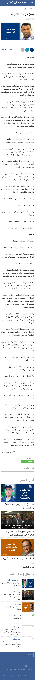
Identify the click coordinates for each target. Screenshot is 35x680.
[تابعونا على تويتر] (27, 660)
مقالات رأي (29, 8)
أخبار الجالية (17, 592)
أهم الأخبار (27, 480)
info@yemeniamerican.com (19, 670)
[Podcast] (8, 660)
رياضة (19, 580)
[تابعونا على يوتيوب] (22, 660)
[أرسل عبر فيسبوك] (32, 50)
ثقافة (19, 615)
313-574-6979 (27, 666)
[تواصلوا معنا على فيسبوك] (32, 660)
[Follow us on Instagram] (17, 660)
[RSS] (13, 660)
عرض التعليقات (6, 49)
